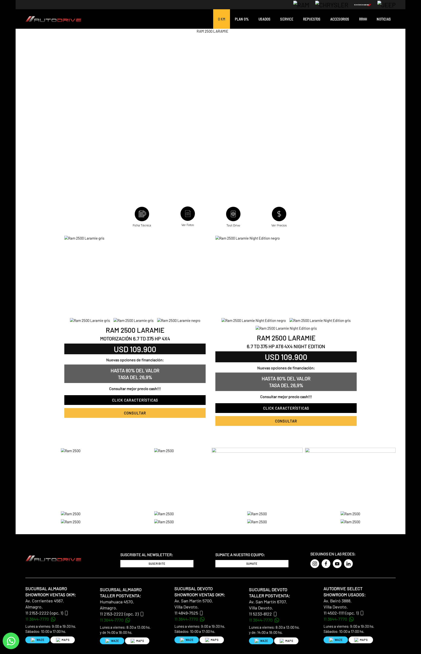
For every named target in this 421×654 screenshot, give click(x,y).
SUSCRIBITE (157, 563)
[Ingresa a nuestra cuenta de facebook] (326, 563)
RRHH (363, 19)
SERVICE (286, 19)
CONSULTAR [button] (135, 413)
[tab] (90, 320)
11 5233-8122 (260, 614)
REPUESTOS (312, 19)
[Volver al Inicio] (53, 19)
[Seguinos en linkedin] (348, 563)
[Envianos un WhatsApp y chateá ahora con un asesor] (11, 640)
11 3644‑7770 (37, 619)
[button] (233, 217)
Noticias (384, 19)
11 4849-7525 (186, 613)
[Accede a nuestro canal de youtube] (337, 563)
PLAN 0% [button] (242, 19)
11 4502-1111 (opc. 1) (341, 613)
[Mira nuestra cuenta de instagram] (314, 563)
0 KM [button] (221, 19)
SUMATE (252, 563)
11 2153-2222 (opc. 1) (44, 613)
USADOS (264, 19)
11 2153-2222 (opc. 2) (119, 614)
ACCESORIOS (339, 19)
